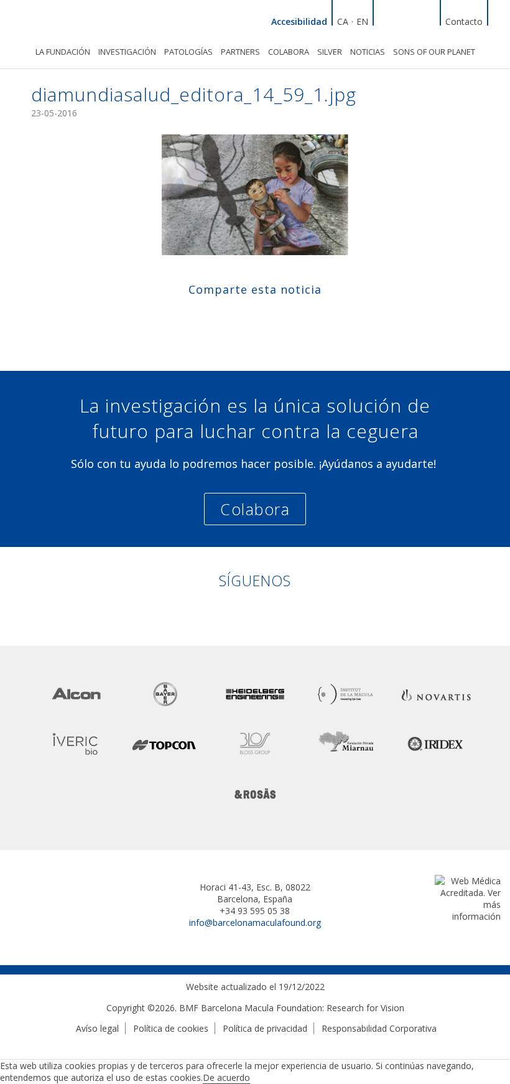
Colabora (288, 51)
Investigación (127, 51)
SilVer (329, 51)
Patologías (188, 51)
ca (342, 21)
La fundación (62, 51)
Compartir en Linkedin (267, 317)
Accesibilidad (299, 21)
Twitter (414, 20)
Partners (240, 51)
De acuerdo (226, 1077)
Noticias (367, 51)
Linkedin (384, 20)
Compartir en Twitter (243, 317)
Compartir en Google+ (291, 317)
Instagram (429, 20)
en (362, 21)
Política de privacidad (265, 1028)
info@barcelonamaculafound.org (255, 922)
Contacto (464, 21)
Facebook (399, 20)
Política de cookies (170, 1028)
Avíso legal (97, 1028)
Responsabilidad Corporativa (379, 1028)
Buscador (499, 20)
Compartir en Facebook (219, 317)
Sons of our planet (434, 51)
